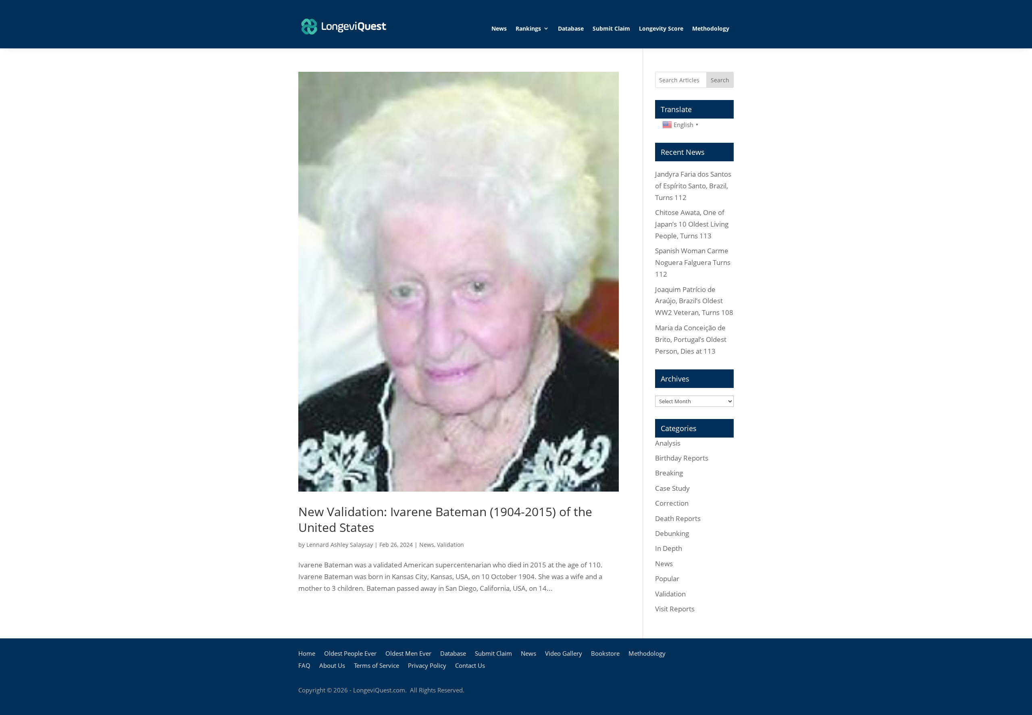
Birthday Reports (681, 458)
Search (720, 80)
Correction (672, 503)
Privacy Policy (427, 666)
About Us (332, 666)
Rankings (528, 28)
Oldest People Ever (350, 653)
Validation (450, 544)
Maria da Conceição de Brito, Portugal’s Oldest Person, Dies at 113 (690, 339)
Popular (667, 578)
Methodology (710, 28)
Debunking (672, 533)
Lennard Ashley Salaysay (339, 544)
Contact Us (470, 666)
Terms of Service (376, 666)
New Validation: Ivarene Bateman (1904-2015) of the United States (445, 519)
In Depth (668, 548)
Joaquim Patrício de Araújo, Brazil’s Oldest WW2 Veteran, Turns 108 (694, 301)
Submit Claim (611, 28)
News (499, 28)
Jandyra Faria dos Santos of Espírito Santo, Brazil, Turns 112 (693, 185)
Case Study (672, 488)
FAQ (304, 666)
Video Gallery (563, 653)
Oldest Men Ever (408, 653)
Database (571, 28)
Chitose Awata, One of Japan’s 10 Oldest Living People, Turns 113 (691, 224)
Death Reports (678, 518)
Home (306, 653)
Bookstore (605, 653)
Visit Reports (675, 608)
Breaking (669, 472)
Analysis (667, 443)
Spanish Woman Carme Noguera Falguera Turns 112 (692, 262)
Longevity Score (661, 28)
